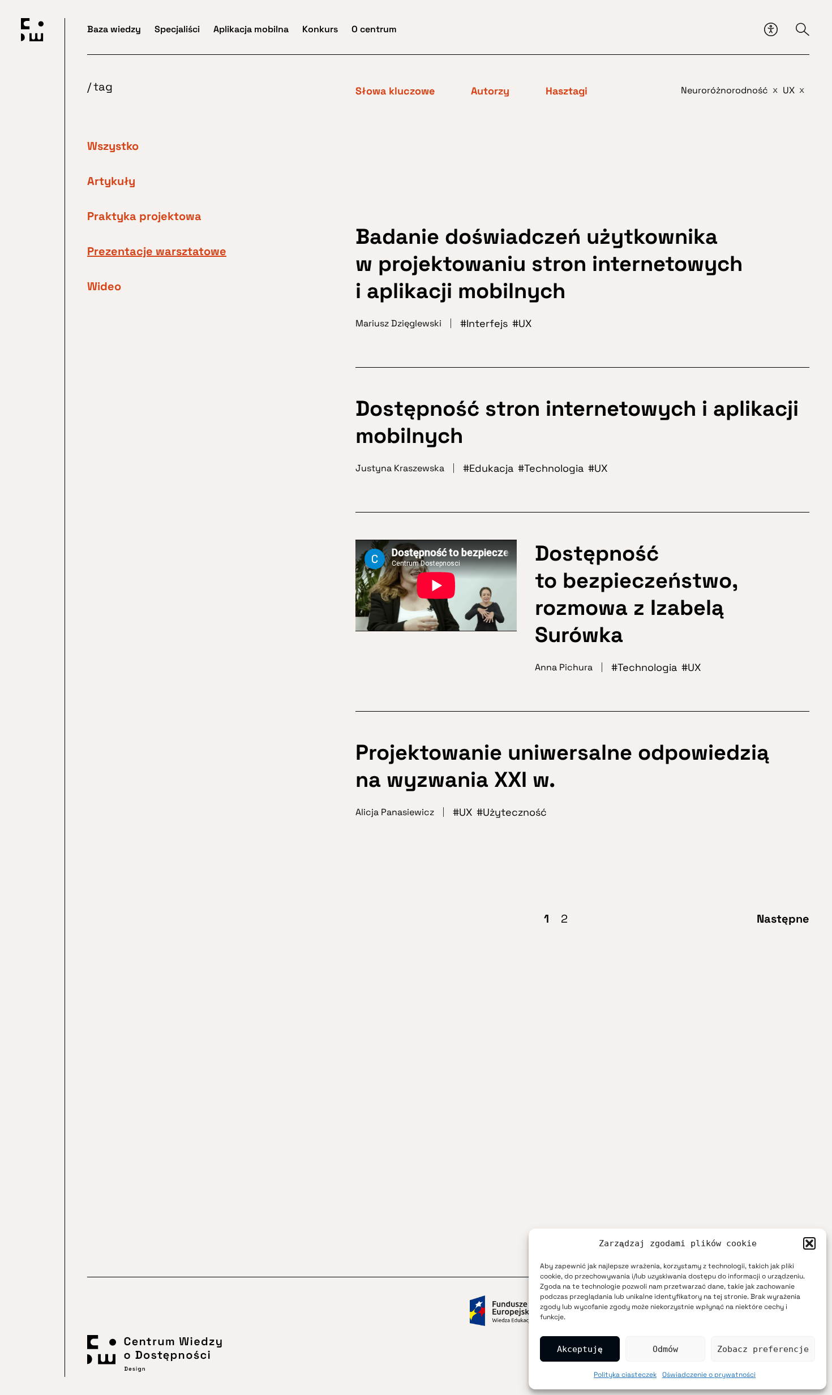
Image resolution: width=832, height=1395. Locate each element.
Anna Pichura (564, 667)
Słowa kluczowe (395, 91)
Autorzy (490, 91)
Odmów (665, 1349)
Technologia (554, 468)
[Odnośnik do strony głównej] (32, 31)
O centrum (374, 29)
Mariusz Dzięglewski (398, 323)
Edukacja (491, 468)
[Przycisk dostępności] (771, 29)
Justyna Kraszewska (399, 468)
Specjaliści (177, 29)
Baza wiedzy (114, 29)
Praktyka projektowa (144, 216)
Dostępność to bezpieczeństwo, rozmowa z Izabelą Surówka (636, 594)
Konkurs (320, 29)
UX (524, 323)
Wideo (104, 286)
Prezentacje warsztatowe (156, 251)
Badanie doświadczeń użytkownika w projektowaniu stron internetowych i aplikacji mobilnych (549, 263)
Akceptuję (580, 1349)
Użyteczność (515, 812)
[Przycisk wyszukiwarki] (802, 29)
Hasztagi (566, 91)
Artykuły (111, 181)
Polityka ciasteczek (625, 1374)
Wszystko (113, 146)
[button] (809, 1243)
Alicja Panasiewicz (394, 812)
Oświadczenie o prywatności (709, 1374)
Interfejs (487, 323)
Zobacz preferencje (763, 1349)
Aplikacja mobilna (251, 29)
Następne (783, 918)
